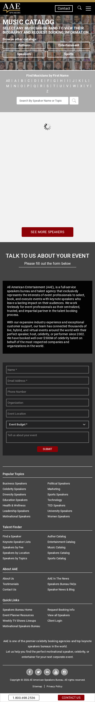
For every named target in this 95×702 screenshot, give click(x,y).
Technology (55, 500)
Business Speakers (15, 483)
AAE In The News (58, 578)
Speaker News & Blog (61, 589)
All (8, 81)
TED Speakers (56, 505)
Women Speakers (59, 516)
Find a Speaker (12, 536)
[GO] (79, 9)
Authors (24, 45)
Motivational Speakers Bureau (21, 626)
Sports (69, 54)
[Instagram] (64, 674)
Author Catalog (57, 536)
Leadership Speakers (16, 511)
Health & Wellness (14, 505)
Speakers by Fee (13, 547)
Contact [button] (64, 8)
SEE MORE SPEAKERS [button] (47, 232)
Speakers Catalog (59, 552)
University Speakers (60, 511)
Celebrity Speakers (14, 489)
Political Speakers (59, 483)
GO (79, 9)
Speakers (24, 54)
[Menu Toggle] (88, 8)
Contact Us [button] (71, 697)
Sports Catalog (57, 558)
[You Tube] (55, 674)
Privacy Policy (54, 686)
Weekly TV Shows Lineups (19, 620)
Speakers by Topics (15, 558)
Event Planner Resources (18, 615)
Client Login (55, 620)
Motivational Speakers (16, 516)
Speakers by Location (16, 552)
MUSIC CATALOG (28, 22)
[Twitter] (38, 674)
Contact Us (9, 589)
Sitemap (37, 686)
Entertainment (68, 45)
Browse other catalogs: (20, 39)
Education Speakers (15, 500)
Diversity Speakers (14, 494)
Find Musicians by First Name (47, 75)
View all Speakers (59, 615)
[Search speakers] (74, 100)
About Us (8, 578)
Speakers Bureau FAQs (62, 584)
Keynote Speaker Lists (17, 542)
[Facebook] (29, 674)
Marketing (54, 489)
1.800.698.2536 (24, 698)
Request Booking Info (61, 609)
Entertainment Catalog (61, 542)
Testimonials (11, 584)
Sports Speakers (58, 494)
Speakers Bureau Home (17, 609)
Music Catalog (56, 547)
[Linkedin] (47, 674)
